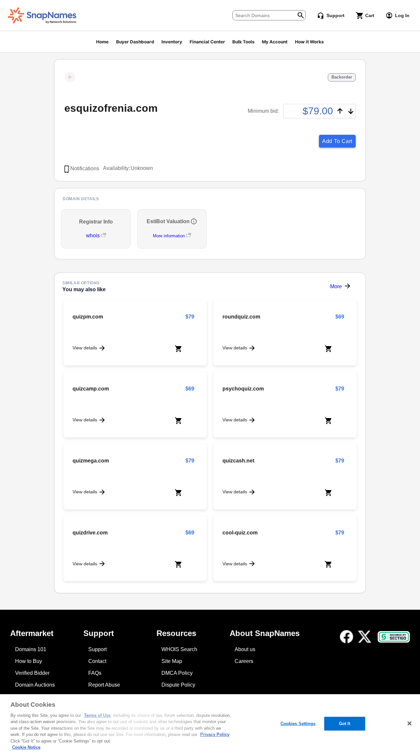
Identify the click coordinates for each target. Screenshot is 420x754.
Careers (244, 661)
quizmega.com (91, 460)
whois (93, 235)
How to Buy (28, 661)
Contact (97, 661)
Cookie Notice (26, 747)
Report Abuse (104, 685)
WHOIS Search (179, 649)
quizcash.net (238, 460)
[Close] (409, 723)
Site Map (171, 661)
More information (169, 235)
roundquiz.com (241, 316)
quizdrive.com (90, 532)
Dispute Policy (178, 685)
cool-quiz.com (240, 532)
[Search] (301, 15)
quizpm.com (88, 316)
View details (85, 347)
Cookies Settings (298, 723)
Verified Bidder (32, 673)
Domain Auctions (35, 685)
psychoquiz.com (243, 388)
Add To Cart (337, 141)
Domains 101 (30, 649)
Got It (344, 723)
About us (245, 649)
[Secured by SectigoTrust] (393, 637)
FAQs (94, 673)
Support (97, 649)
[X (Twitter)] (364, 636)
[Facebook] (346, 636)
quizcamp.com (91, 388)
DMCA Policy (177, 673)
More (336, 286)
